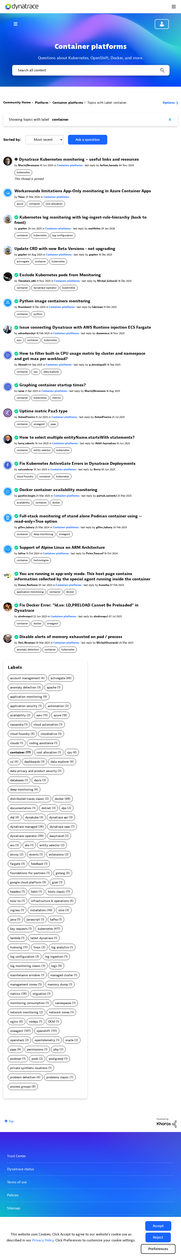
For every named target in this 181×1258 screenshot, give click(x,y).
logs (54, 966)
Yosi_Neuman (27, 642)
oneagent (39, 424)
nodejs (33, 1022)
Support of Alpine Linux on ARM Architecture (62, 547)
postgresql (56, 1059)
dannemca (103, 333)
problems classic (57, 1077)
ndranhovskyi (27, 333)
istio (61, 910)
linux (37, 947)
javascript (33, 919)
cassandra (16, 724)
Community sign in (162, 24)
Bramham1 (25, 307)
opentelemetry (45, 1040)
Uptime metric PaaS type (43, 411)
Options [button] (169, 103)
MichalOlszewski (107, 642)
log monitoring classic (25, 966)
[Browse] (17, 23)
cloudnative (49, 734)
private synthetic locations (28, 1068)
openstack (17, 1040)
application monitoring (30, 592)
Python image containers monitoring (54, 301)
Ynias (22, 197)
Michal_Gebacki (107, 281)
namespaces (63, 1003)
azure (20, 204)
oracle (69, 1040)
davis (37, 780)
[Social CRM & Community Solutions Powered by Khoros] (167, 1123)
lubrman (98, 307)
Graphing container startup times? (52, 385)
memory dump (58, 984)
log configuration (62, 235)
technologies (41, 560)
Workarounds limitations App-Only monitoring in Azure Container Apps (82, 191)
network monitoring (24, 1012)
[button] (158, 1226)
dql (12, 817)
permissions (35, 1049)
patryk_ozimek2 (107, 495)
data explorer (51, 372)
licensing (16, 947)
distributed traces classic (27, 799)
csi (12, 762)
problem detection (23, 1077)
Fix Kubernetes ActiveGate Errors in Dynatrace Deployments (77, 463)
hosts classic (56, 892)
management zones (23, 984)
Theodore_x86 (27, 281)
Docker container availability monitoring (58, 489)
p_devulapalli (98, 364)
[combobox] (90, 70)
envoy (14, 854)
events (34, 854)
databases (17, 780)
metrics (56, 398)
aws (19, 340)
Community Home (17, 102)
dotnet (46, 808)
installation (38, 910)
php (56, 1049)
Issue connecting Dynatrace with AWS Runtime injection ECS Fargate (85, 327)
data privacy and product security (33, 771)
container (34, 204)
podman (15, 1059)
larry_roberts (26, 443)
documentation (20, 808)
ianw (21, 391)
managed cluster (61, 975)
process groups (20, 1086)
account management (25, 678)
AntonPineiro (27, 417)
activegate (23, 261)
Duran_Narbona (28, 585)
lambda (15, 938)
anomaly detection (28, 649)
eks (27, 845)
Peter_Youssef (95, 553)
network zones (59, 1012)
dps (64, 808)
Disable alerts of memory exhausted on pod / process (70, 636)
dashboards (32, 762)
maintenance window (25, 975)
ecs (12, 845)
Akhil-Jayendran (106, 443)
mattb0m (94, 228)
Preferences (158, 1249)
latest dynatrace (41, 938)
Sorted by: (12, 139)
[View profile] (7, 161)
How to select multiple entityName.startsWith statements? (77, 437)
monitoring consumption (27, 1003)
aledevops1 (25, 616)
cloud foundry (25, 476)
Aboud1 (23, 364)
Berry (97, 469)
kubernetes (23, 172)
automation (56, 706)
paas (53, 424)
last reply (90, 165)
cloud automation (46, 724)
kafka (54, 919)
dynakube (32, 817)
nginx (14, 1022)
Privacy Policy (43, 1240)
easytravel (57, 836)
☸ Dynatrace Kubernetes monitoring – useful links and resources (76, 159)
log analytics (60, 947)
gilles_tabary (26, 527)
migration (39, 994)
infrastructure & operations (50, 901)
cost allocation (54, 204)
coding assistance (41, 743)
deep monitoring (43, 534)
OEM (51, 1022)
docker (56, 502)
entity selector (42, 450)
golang (60, 873)
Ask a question (87, 139)
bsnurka (104, 585)
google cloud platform (25, 882)
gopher (23, 228)
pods (35, 1059)
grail (55, 882)
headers (15, 892)
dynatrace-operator (45, 288)
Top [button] (11, 1121)
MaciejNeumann (29, 165)
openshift (43, 1031)
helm (34, 892)
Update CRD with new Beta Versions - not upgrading (64, 248)
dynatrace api (58, 817)
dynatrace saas (60, 827)
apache (51, 687)
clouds (14, 743)
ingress (15, 910)
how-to (15, 901)
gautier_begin (27, 495)
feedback (37, 864)
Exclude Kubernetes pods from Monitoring (60, 275)
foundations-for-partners (27, 873)
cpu (36, 372)
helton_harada (109, 165)
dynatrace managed (23, 827)
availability (23, 502)
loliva (22, 553)
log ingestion (54, 957)
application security (24, 706)
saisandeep (26, 469)
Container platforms (68, 103)
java (13, 919)
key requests (19, 929)
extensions (56, 854)
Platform (41, 103)
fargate (15, 864)
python (38, 314)
